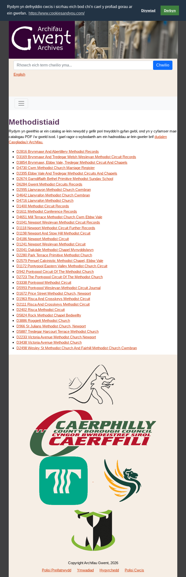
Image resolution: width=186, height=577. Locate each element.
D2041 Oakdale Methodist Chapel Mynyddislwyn (54, 250)
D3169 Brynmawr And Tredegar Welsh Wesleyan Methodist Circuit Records (76, 157)
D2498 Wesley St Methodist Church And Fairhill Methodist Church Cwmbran (76, 348)
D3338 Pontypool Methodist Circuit (43, 282)
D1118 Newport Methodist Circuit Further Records (55, 228)
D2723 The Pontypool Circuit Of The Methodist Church (59, 277)
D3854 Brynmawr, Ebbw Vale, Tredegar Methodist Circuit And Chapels (71, 162)
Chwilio (162, 65)
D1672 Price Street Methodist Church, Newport (53, 293)
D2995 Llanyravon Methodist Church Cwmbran (53, 189)
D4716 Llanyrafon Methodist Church (44, 200)
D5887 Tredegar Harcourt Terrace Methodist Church (57, 331)
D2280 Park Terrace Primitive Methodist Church (54, 255)
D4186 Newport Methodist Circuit (42, 239)
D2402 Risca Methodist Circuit (40, 310)
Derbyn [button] (170, 10)
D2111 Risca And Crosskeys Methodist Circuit (53, 304)
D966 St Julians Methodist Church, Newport (51, 326)
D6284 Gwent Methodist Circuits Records (49, 184)
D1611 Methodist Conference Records (46, 211)
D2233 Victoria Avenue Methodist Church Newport (56, 337)
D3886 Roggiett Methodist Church (43, 320)
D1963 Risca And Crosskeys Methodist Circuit (53, 299)
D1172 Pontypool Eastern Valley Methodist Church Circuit (61, 266)
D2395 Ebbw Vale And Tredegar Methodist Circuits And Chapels (66, 173)
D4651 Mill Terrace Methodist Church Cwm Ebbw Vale (59, 217)
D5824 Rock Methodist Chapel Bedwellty (48, 315)
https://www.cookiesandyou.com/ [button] (57, 13)
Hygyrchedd (109, 570)
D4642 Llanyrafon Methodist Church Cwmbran (53, 195)
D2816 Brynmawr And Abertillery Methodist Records (57, 151)
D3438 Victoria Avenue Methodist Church (49, 342)
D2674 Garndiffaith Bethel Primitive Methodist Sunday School (64, 179)
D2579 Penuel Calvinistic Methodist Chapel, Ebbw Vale (59, 261)
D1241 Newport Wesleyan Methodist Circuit (50, 244)
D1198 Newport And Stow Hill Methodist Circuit (53, 233)
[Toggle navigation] (21, 103)
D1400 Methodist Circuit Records (42, 206)
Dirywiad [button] (148, 10)
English (19, 74)
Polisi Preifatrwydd (56, 570)
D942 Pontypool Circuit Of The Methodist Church (55, 271)
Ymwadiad (85, 570)
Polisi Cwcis (134, 570)
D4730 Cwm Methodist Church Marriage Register (55, 168)
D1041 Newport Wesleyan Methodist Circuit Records (58, 222)
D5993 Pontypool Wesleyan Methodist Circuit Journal (58, 288)
